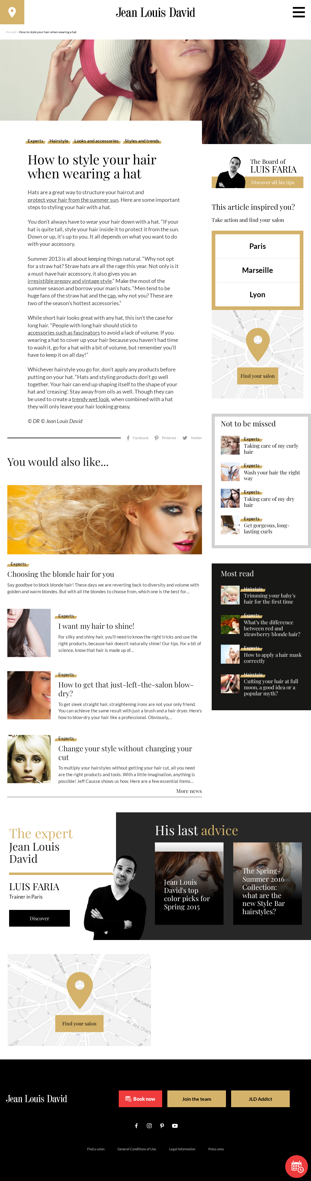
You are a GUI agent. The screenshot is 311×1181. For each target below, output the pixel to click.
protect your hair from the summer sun (73, 199)
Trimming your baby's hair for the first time (270, 599)
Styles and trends (142, 141)
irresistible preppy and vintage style (70, 280)
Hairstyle (59, 141)
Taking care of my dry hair (269, 502)
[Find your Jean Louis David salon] (12, 12)
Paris (257, 246)
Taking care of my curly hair (271, 449)
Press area (216, 1149)
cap (112, 295)
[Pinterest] (165, 438)
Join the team (196, 1099)
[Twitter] (192, 438)
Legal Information (182, 1149)
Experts (35, 141)
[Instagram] (149, 1125)
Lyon (257, 294)
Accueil (11, 32)
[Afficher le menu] (299, 12)
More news (189, 790)
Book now (144, 1099)
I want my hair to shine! (96, 625)
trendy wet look (90, 399)
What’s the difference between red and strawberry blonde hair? (272, 628)
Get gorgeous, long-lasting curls (266, 528)
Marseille (257, 270)
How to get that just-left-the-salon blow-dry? (126, 689)
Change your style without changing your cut (125, 753)
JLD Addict (260, 1099)
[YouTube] (174, 1125)
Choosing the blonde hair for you (60, 574)
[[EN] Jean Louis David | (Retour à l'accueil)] (155, 12)
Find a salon (95, 1149)
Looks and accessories (96, 141)
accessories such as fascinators (64, 332)
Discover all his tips (272, 182)
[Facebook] (138, 438)
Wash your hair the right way (272, 476)
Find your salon (258, 376)
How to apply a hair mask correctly (273, 658)
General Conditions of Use (137, 1149)
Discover (39, 918)
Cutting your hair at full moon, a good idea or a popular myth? (271, 687)
